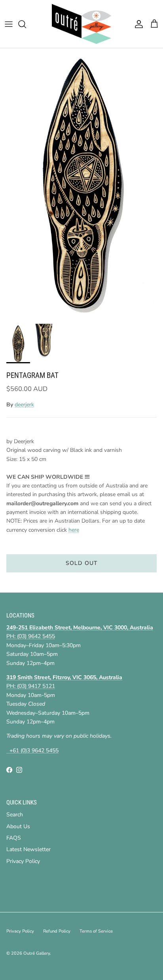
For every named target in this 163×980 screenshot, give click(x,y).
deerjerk (24, 404)
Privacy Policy (23, 861)
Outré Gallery (36, 953)
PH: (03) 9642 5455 (30, 636)
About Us (18, 826)
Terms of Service (96, 931)
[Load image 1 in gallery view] (81, 184)
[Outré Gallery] (81, 24)
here (73, 530)
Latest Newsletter (28, 849)
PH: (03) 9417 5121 (30, 686)
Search (14, 814)
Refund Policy (56, 931)
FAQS (13, 838)
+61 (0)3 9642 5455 (32, 750)
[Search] (26, 24)
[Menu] (8, 24)
